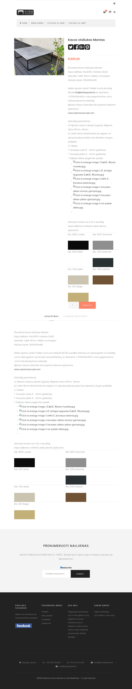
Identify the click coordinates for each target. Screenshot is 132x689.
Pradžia (45, 612)
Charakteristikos (75, 316)
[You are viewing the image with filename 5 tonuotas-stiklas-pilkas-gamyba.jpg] (95, 197)
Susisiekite (46, 619)
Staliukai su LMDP (56, 23)
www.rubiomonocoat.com (81, 113)
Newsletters (67, 568)
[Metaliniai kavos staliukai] (27, 12)
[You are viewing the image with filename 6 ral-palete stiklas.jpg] (95, 205)
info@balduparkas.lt (85, 93)
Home (24, 23)
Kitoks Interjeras (30, 618)
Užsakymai (46, 623)
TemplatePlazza (72, 678)
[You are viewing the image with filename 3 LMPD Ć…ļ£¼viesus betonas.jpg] (95, 181)
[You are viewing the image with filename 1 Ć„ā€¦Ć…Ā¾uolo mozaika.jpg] (95, 164)
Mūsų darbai (37, 23)
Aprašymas (51, 316)
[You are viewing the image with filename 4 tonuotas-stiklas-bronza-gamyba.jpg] (95, 189)
